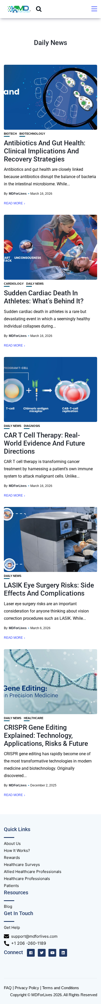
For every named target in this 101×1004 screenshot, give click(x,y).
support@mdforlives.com (34, 936)
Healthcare (33, 718)
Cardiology (14, 283)
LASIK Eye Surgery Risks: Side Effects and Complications (49, 589)
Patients (11, 885)
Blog (8, 906)
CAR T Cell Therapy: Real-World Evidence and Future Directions (44, 443)
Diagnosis (32, 426)
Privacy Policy (27, 988)
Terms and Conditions (60, 988)
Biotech (10, 133)
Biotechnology (32, 133)
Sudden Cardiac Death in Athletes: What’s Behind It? (44, 297)
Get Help (12, 927)
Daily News (35, 283)
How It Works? (17, 850)
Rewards (12, 857)
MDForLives (18, 193)
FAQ (8, 988)
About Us (12, 843)
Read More (13, 203)
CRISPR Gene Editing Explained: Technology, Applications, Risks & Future (46, 735)
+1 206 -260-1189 (28, 943)
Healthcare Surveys (22, 864)
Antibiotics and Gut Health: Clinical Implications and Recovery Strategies (44, 151)
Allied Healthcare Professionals (32, 871)
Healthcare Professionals (27, 878)
